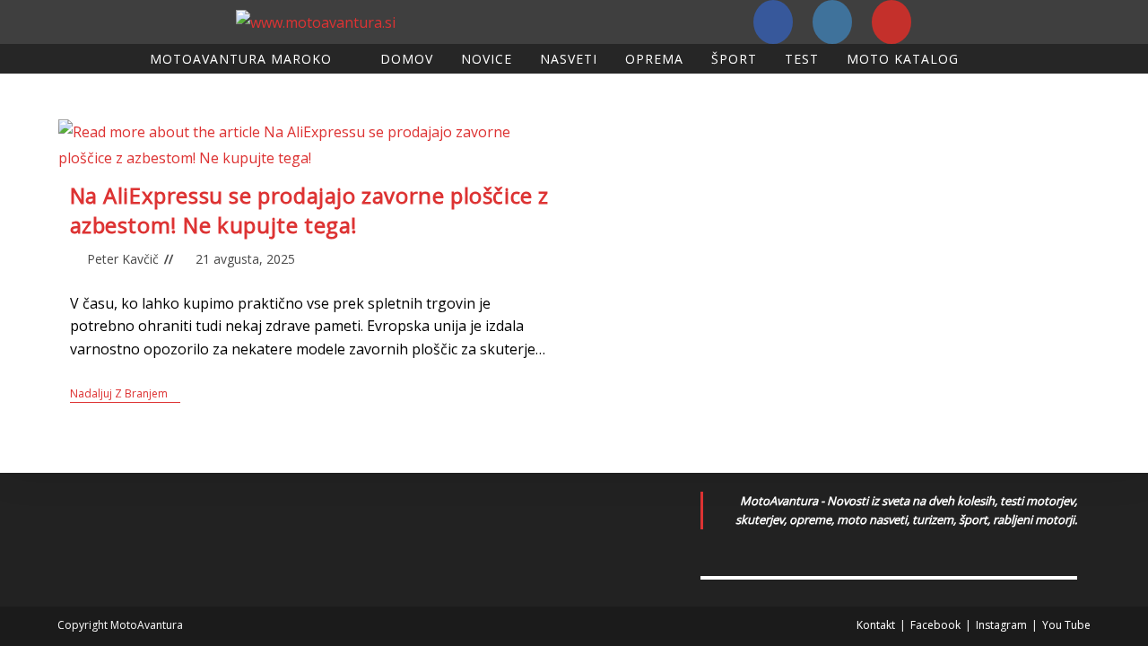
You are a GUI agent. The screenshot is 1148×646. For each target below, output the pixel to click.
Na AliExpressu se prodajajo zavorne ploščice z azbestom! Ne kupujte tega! (310, 210)
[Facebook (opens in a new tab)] (773, 22)
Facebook (935, 625)
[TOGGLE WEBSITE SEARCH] (992, 59)
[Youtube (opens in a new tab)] (891, 22)
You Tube (1066, 625)
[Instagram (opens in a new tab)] (832, 22)
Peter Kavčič (123, 258)
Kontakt (876, 625)
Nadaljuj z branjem (125, 394)
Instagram (1001, 625)
